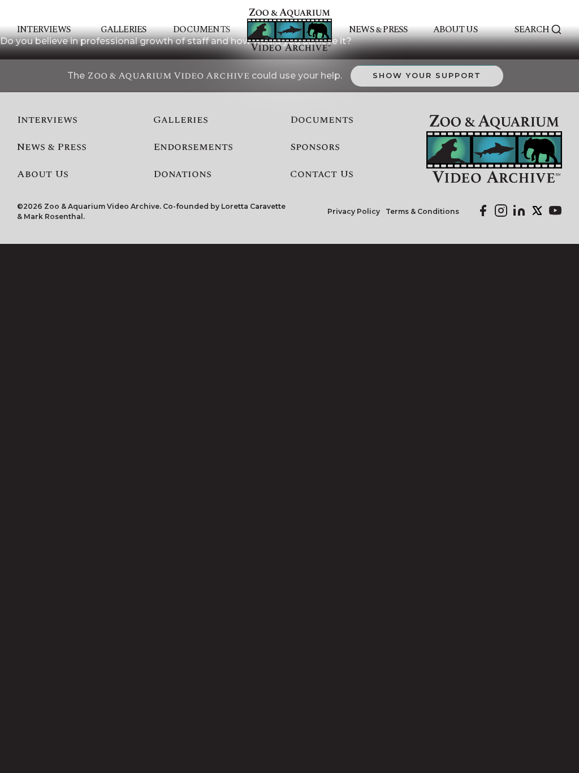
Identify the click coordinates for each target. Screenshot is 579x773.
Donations (182, 174)
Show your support (427, 75)
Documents (201, 29)
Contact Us (321, 174)
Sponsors (315, 147)
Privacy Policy (353, 211)
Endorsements (193, 147)
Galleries (124, 29)
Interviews (44, 29)
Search (532, 29)
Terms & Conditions (422, 211)
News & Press (378, 29)
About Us (455, 29)
